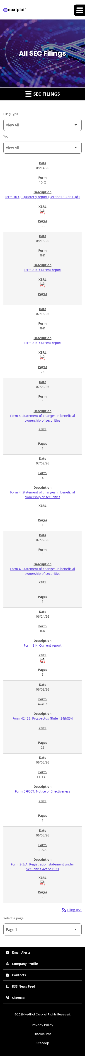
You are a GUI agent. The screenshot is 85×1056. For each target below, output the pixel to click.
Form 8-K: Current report (42, 270)
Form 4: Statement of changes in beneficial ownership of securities (42, 418)
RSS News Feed (20, 986)
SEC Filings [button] (46, 94)
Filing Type (10, 114)
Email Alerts (18, 952)
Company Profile (22, 964)
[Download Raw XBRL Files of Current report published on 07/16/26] (42, 357)
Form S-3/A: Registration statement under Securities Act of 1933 (42, 866)
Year (6, 136)
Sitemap (15, 998)
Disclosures (42, 1034)
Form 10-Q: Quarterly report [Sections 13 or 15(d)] (42, 197)
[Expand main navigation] (79, 10)
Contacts (16, 975)
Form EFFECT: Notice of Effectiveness (42, 791)
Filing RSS (71, 910)
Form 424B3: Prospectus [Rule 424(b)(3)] (42, 718)
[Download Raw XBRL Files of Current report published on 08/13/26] (42, 284)
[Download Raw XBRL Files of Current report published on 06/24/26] (42, 660)
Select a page (13, 918)
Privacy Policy (42, 1025)
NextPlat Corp (33, 1014)
